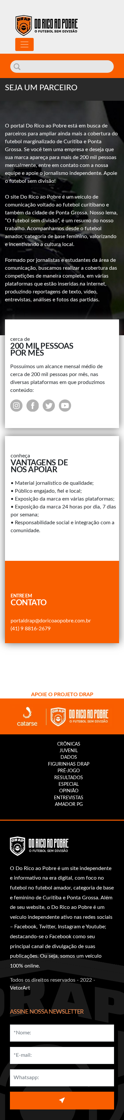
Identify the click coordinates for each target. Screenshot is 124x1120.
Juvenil (69, 751)
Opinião (68, 791)
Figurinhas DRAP (68, 764)
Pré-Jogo (69, 771)
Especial (69, 784)
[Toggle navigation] (24, 44)
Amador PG (69, 804)
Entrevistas (68, 798)
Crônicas (68, 744)
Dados (69, 757)
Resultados (68, 778)
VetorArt (20, 988)
